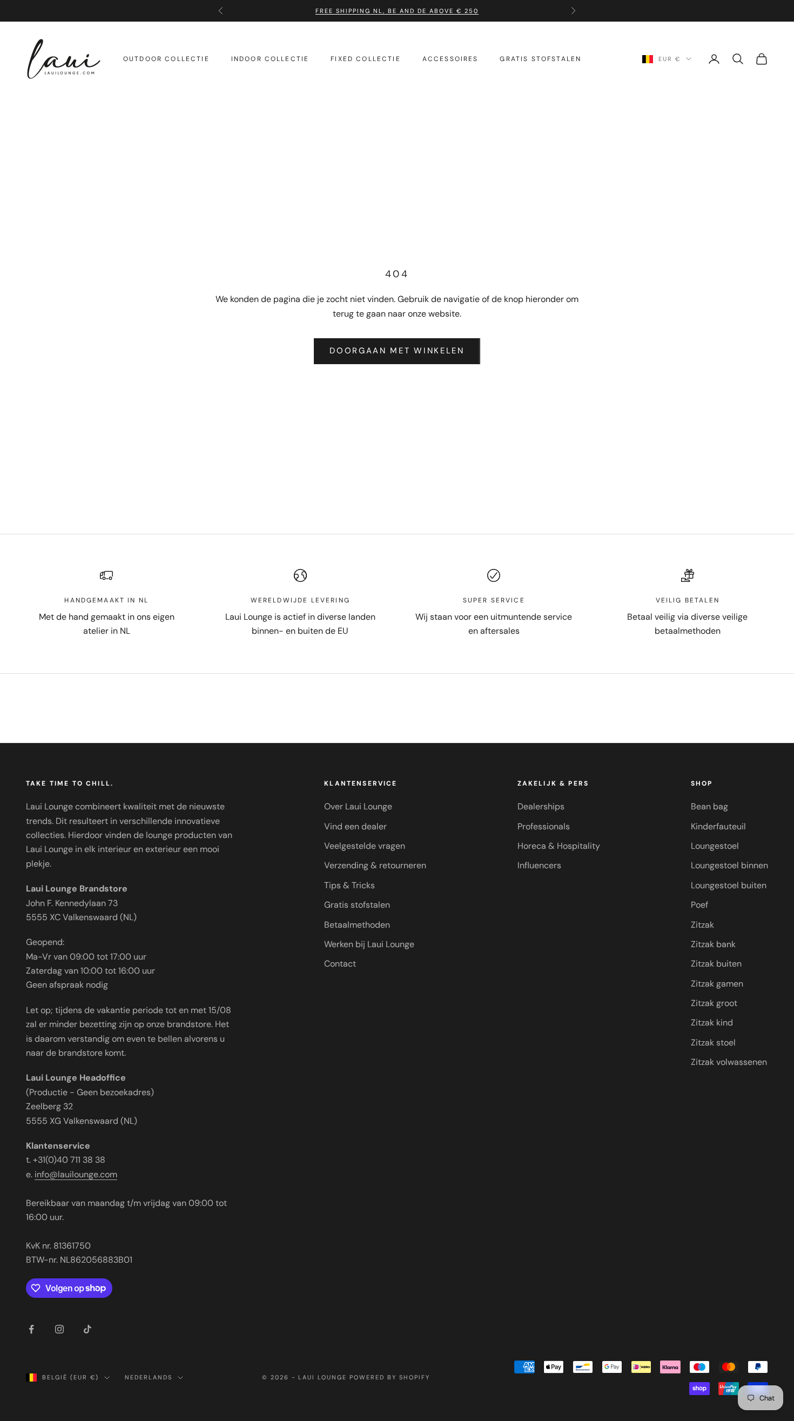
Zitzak (702, 924)
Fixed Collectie (365, 59)
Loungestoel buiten (728, 885)
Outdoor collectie (166, 59)
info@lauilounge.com (76, 1174)
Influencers (539, 865)
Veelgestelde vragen (364, 846)
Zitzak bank (713, 944)
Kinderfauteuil (718, 826)
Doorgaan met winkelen (397, 350)
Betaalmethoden (357, 924)
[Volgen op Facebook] (31, 1329)
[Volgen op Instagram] (59, 1329)
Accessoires (450, 59)
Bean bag (709, 806)
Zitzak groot (714, 1003)
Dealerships (540, 806)
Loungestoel (715, 846)
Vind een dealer (355, 826)
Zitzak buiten (716, 963)
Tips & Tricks (349, 885)
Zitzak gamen (717, 983)
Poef (699, 904)
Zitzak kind (712, 1022)
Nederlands (148, 1377)
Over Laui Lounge (358, 806)
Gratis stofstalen (540, 59)
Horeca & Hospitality (558, 846)
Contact (340, 963)
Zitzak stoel (713, 1042)
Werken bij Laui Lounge (369, 944)
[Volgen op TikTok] (87, 1329)
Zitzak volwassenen (729, 1062)
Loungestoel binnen (729, 865)
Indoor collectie (270, 59)
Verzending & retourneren (375, 865)
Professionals (543, 826)
